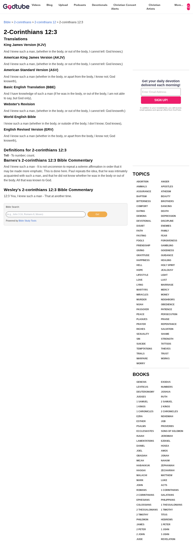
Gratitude (142, 255)
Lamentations (145, 441)
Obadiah (141, 455)
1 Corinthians (170, 490)
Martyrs (142, 289)
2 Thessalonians (147, 509)
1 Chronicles (144, 411)
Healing (166, 260)
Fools (140, 240)
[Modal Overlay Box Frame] (161, 96)
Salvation (167, 329)
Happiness (143, 260)
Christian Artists (153, 6)
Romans (141, 490)
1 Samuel (142, 401)
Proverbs (167, 426)
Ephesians (143, 500)
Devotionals (99, 4)
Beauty (165, 196)
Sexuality (142, 334)
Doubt (140, 226)
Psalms (141, 426)
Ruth (164, 396)
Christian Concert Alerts (123, 6)
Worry (140, 363)
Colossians (143, 505)
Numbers (167, 387)
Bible (7, 22)
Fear (164, 235)
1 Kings (141, 406)
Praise (165, 319)
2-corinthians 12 (45, 22)
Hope (139, 270)
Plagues (141, 319)
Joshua (166, 391)
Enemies (166, 226)
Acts (164, 485)
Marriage (167, 285)
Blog (50, 4)
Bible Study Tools (27, 220)
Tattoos (166, 343)
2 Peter (141, 529)
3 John (165, 534)
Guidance (167, 255)
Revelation (168, 539)
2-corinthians (22, 22)
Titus (164, 514)
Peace (140, 314)
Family (165, 230)
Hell (139, 265)
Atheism (166, 191)
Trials (140, 353)
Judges (141, 396)
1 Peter (165, 524)
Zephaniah (167, 465)
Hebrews (167, 519)
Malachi (141, 475)
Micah (140, 460)
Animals (141, 186)
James (140, 524)
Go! (97, 214)
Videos (36, 4)
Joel (139, 450)
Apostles (167, 186)
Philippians (168, 500)
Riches (140, 329)
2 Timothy (142, 514)
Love (139, 280)
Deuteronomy (145, 391)
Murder (141, 299)
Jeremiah (167, 436)
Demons (141, 216)
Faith (139, 230)
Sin (138, 339)
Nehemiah (167, 416)
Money (165, 294)
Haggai (141, 470)
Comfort (142, 206)
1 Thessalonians (171, 505)
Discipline (167, 221)
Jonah (165, 455)
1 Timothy (167, 509)
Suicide (141, 343)
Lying (139, 285)
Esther (141, 421)
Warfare (142, 358)
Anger (165, 181)
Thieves (166, 348)
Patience (166, 309)
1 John (165, 529)
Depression (168, 216)
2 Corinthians (145, 495)
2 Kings (165, 406)
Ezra (139, 416)
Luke (164, 480)
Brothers (167, 201)
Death (165, 211)
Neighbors (168, 299)
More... (179, 4)
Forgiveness (169, 240)
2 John (140, 534)
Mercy (165, 289)
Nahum (165, 460)
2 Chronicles (169, 411)
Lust (164, 280)
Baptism (141, 196)
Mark (139, 480)
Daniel (140, 446)
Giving (140, 250)
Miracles (142, 294)
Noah (139, 304)
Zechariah (168, 470)
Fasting (141, 235)
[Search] (188, 6)
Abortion (142, 181)
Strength (167, 339)
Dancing (166, 206)
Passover (142, 309)
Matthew (166, 475)
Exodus (166, 382)
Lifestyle (142, 275)
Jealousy (167, 270)
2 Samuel (166, 401)
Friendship (143, 245)
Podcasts (80, 4)
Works (165, 358)
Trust (164, 353)
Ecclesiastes (145, 431)
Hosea (165, 446)
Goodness (167, 250)
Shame (165, 334)
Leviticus (142, 387)
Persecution (169, 314)
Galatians (167, 495)
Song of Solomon (172, 431)
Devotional (143, 221)
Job (163, 421)
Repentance (169, 324)
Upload (63, 4)
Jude (139, 539)
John (139, 485)
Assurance (143, 191)
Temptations (144, 348)
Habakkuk (143, 465)
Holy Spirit (168, 265)
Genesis (141, 382)
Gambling (167, 245)
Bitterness (143, 201)
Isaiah (140, 436)
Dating (140, 211)
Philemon (142, 519)
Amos (164, 450)
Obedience (168, 304)
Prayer (141, 324)
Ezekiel (165, 441)
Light (164, 275)
